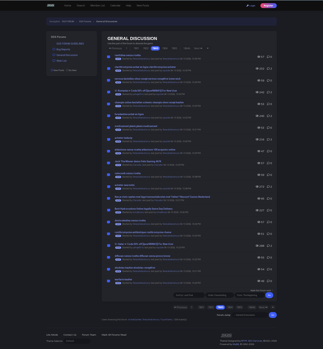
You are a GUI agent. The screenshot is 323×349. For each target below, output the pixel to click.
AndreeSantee (134, 319)
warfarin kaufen (123, 279)
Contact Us (69, 334)
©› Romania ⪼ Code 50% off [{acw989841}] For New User (146, 90)
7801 (136, 48)
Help (128, 5)
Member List (98, 5)
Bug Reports (62, 49)
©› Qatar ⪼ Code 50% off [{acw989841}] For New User (144, 244)
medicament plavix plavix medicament (136, 126)
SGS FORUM (68, 21)
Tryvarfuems (166, 319)
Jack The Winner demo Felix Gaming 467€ (138, 161)
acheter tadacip (123, 138)
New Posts (143, 5)
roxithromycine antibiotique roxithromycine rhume (143, 232)
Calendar (115, 5)
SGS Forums (85, 21)
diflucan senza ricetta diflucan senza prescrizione (142, 256)
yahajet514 (138, 94)
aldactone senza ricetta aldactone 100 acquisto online (145, 149)
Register (268, 5)
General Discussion (66, 55)
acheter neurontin (125, 185)
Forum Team (89, 334)
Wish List (61, 60)
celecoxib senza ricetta (128, 173)
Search (81, 5)
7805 (174, 48)
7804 (165, 48)
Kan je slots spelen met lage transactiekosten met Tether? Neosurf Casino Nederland (162, 196)
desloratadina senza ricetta (130, 220)
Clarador (137, 165)
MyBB (236, 344)
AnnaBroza (138, 212)
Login (252, 5)
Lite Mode (52, 334)
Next (197, 48)
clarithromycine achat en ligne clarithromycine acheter (145, 67)
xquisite (166, 70)
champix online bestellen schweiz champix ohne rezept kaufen (149, 102)
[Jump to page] (208, 48)
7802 (145, 48)
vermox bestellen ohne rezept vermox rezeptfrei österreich (148, 78)
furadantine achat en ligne (129, 114)
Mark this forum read (261, 290)
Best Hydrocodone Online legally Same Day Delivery (143, 208)
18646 (186, 48)
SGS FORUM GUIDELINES (69, 43)
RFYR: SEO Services (251, 341)
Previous (116, 48)
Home (67, 5)
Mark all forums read (114, 334)
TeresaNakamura (141, 58)
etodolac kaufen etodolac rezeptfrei (135, 267)
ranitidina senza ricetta (128, 55)
